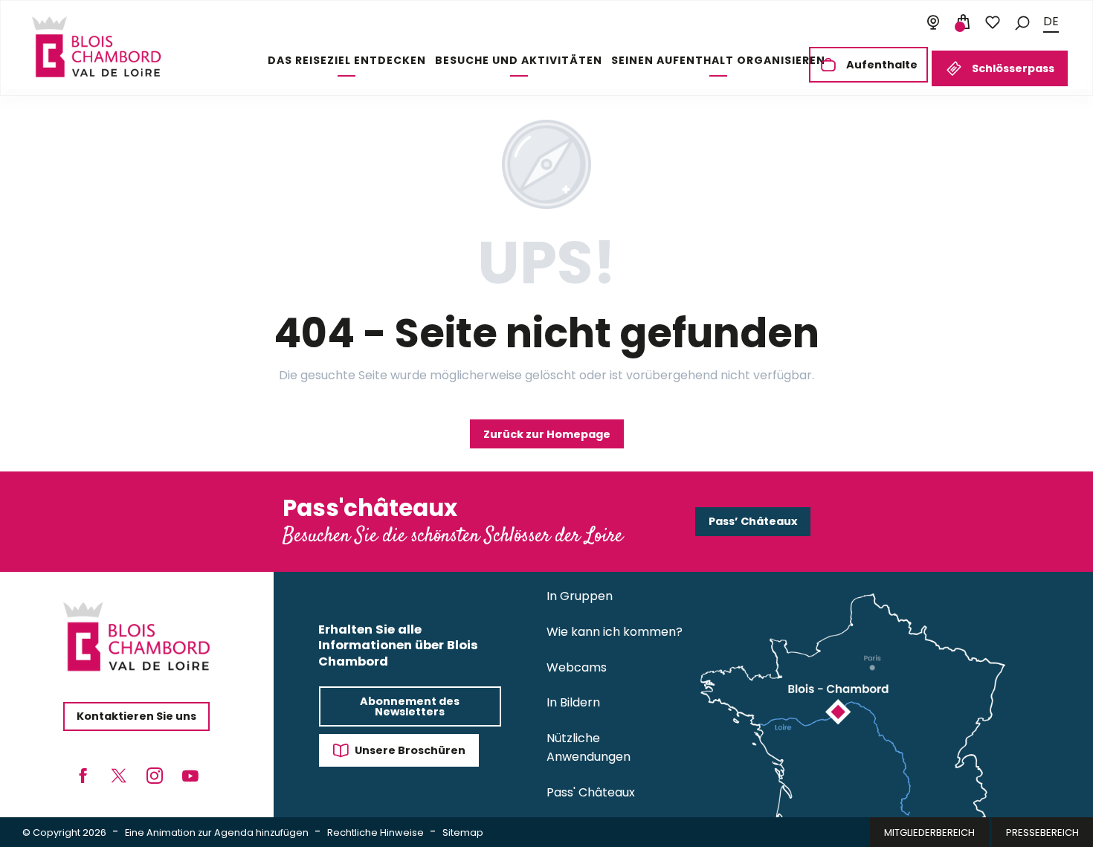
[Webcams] (933, 22)
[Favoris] (993, 22)
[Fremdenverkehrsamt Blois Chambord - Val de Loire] (96, 47)
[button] (1022, 22)
